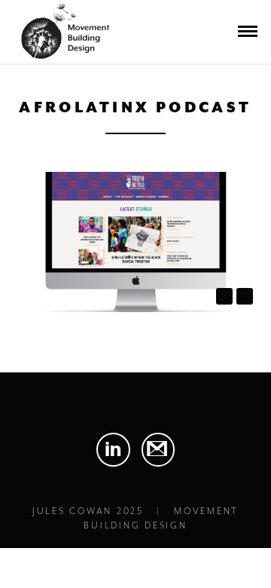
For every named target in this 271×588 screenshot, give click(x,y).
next (244, 296)
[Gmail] (158, 450)
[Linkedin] (113, 450)
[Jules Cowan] (63, 41)
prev (224, 296)
